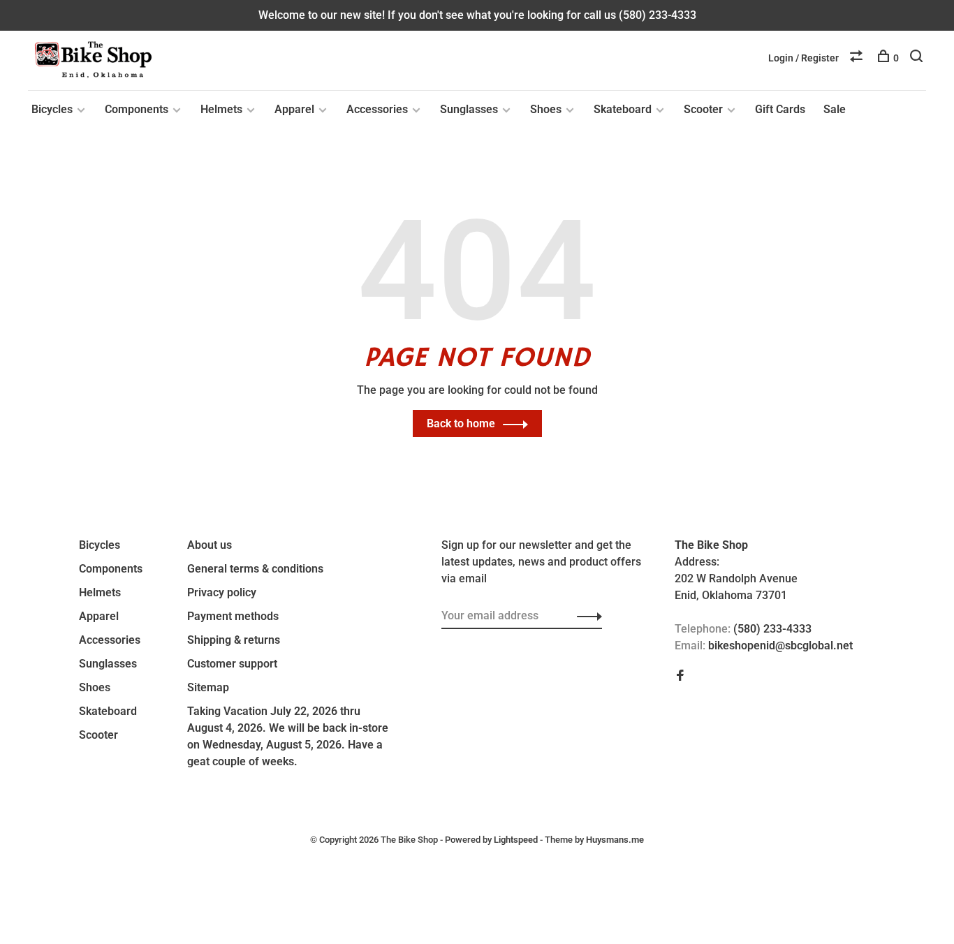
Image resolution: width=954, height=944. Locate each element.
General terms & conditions (255, 568)
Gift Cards (780, 109)
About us (209, 545)
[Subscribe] (585, 615)
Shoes (546, 109)
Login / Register (803, 58)
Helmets (221, 109)
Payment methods (233, 616)
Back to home (461, 423)
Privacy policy (221, 592)
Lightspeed (516, 839)
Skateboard (623, 109)
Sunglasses (469, 109)
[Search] (918, 58)
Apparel (294, 109)
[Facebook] (680, 676)
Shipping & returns (233, 640)
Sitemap (208, 687)
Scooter (703, 109)
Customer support (232, 663)
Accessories (377, 109)
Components (136, 109)
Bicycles (52, 109)
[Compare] (858, 58)
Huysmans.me (615, 839)
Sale (834, 109)
